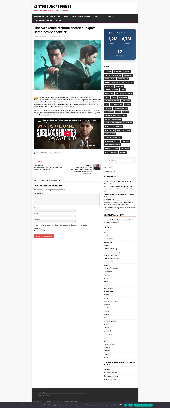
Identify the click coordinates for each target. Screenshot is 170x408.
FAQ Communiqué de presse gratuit (47, 21)
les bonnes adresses (110, 321)
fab (105, 220)
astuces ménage (109, 239)
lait (124, 115)
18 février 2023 (41, 36)
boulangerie (128, 75)
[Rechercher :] (119, 160)
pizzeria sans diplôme (112, 141)
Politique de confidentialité (143, 405)
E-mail (36, 214)
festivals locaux (108, 291)
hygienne (108, 108)
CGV (103, 16)
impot (118, 112)
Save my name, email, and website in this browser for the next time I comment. (61, 225)
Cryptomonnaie (108, 262)
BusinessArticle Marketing (112, 252)
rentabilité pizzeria (111, 148)
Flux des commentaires (111, 376)
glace (106, 104)
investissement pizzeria (113, 115)
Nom (36, 208)
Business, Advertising (110, 249)
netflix (105, 324)
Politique (106, 328)
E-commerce (108, 272)
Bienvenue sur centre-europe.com (47, 16)
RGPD (66, 16)
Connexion (107, 369)
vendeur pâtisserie (111, 152)
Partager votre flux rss (43, 395)
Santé (105, 337)
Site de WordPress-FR (110, 379)
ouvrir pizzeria (110, 134)
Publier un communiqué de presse (85, 16)
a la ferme (108, 71)
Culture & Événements (111, 268)
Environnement (108, 288)
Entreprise (107, 285)
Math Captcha (38, 228)
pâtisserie (125, 141)
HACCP (106, 298)
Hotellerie (107, 305)
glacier (127, 104)
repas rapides (108, 331)
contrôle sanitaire (111, 90)
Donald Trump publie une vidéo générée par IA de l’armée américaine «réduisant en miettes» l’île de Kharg (119, 189)
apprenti (127, 71)
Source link (38, 161)
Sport (105, 341)
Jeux (105, 318)
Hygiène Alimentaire (120, 108)
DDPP (130, 93)
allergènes (118, 71)
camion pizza (109, 86)
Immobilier (107, 308)
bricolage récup (108, 242)
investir (125, 112)
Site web (37, 219)
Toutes (63, 36)
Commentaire (38, 193)
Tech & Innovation (109, 344)
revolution (125, 148)
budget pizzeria (110, 79)
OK (125, 405)
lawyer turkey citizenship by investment (118, 123)
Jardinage (106, 314)
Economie (107, 275)
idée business (109, 112)
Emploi (106, 281)
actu (105, 232)
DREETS (107, 97)
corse (123, 90)
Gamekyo (58, 153)
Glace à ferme (108, 167)
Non (130, 405)
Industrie (106, 311)
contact (111, 16)
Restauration (108, 334)
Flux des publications (110, 373)
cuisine (106, 265)
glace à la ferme (116, 104)
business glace (123, 79)
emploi (114, 97)
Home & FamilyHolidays (111, 301)
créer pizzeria (121, 93)
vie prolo (123, 152)
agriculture (107, 235)
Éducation (107, 278)
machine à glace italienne (113, 126)
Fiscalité (106, 295)
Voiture (106, 357)
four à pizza (126, 101)
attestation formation (113, 75)
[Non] (168, 405)
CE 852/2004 (119, 86)
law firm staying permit (113, 119)
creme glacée (109, 93)
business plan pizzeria (112, 82)
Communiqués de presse (111, 258)
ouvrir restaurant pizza (113, 137)
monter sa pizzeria (123, 130)
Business (106, 245)
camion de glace (127, 82)
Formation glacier (109, 172)
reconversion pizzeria (112, 145)
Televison (107, 347)
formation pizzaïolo (112, 101)
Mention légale (41, 392)
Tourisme (107, 351)
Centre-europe (53, 36)
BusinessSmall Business (111, 255)
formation (123, 97)
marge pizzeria (110, 130)
